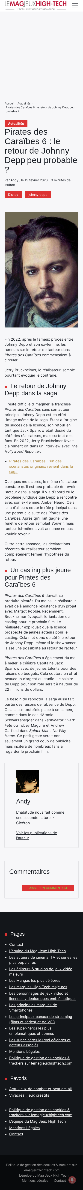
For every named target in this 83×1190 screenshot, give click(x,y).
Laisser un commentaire (47, 888)
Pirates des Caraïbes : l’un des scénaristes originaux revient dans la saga (41, 466)
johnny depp (38, 194)
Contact (16, 944)
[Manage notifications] (72, 1180)
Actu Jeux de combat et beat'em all (40, 1088)
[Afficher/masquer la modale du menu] (74, 5)
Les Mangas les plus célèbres (34, 980)
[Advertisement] (41, 41)
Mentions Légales (24, 1051)
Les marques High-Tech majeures (38, 987)
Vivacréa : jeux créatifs (29, 1095)
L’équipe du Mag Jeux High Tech (37, 951)
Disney (13, 194)
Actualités (16, 123)
